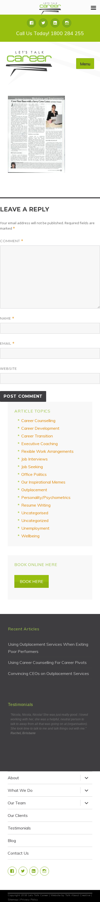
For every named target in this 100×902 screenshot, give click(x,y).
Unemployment (35, 528)
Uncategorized (34, 520)
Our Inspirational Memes (43, 482)
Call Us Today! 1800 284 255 (50, 33)
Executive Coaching (39, 443)
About (13, 777)
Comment (11, 241)
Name (7, 318)
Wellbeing (30, 535)
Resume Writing (36, 505)
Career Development (40, 428)
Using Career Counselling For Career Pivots (47, 662)
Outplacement (34, 489)
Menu (85, 63)
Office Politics (34, 474)
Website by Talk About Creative (70, 895)
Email (7, 343)
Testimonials (19, 828)
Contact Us (18, 853)
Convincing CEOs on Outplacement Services (48, 673)
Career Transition (37, 435)
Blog (12, 840)
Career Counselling (38, 420)
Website (8, 368)
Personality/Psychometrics (46, 497)
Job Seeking (32, 466)
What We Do (20, 790)
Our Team (17, 802)
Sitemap (13, 899)
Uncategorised (34, 512)
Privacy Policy (29, 899)
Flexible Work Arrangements (47, 451)
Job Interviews (34, 459)
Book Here (31, 581)
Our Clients (18, 815)
